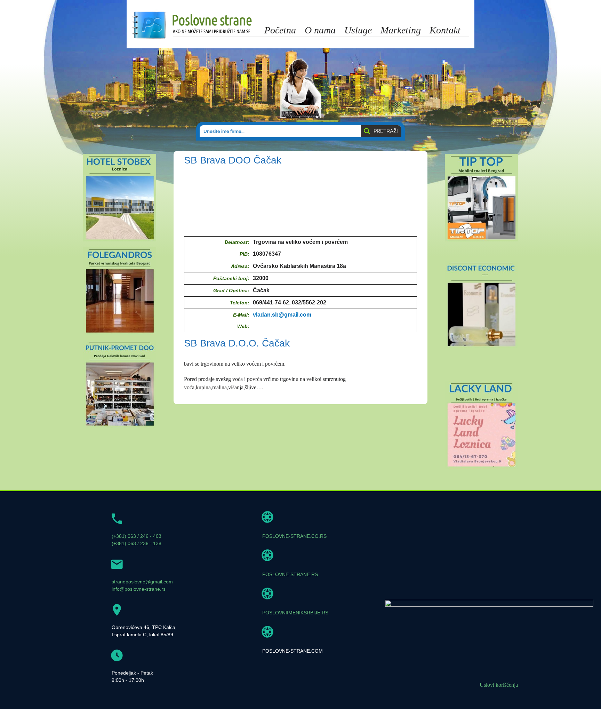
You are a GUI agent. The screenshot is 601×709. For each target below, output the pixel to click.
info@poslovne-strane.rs (139, 589)
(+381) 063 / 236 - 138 (136, 543)
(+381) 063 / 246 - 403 (136, 536)
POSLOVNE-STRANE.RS (290, 574)
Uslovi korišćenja (499, 685)
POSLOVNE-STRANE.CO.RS (294, 536)
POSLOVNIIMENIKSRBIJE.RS (295, 612)
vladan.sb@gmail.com (282, 315)
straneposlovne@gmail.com (142, 581)
